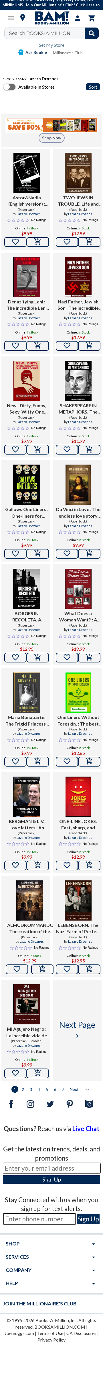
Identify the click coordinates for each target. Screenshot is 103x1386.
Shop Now (51, 137)
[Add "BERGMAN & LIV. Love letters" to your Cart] (38, 865)
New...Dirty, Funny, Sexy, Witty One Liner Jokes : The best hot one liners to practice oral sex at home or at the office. (26, 409)
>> (87, 1089)
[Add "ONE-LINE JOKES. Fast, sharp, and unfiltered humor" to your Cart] (89, 865)
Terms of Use (50, 1333)
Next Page (77, 1029)
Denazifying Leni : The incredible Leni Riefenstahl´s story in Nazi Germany (26, 305)
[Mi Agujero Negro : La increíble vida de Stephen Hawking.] (26, 1004)
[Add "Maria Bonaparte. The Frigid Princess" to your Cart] (38, 762)
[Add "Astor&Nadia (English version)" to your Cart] (38, 242)
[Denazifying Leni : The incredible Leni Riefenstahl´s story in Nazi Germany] (26, 277)
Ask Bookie (36, 52)
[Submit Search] (92, 33)
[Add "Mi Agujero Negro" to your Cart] (38, 1073)
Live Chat (86, 1128)
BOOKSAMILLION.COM (59, 1327)
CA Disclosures (81, 1333)
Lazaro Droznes (29, 214)
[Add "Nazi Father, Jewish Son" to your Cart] (89, 346)
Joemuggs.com (19, 1333)
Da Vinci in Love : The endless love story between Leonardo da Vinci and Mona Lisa (78, 512)
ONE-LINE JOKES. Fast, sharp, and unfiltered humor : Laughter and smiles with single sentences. (78, 824)
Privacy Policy (51, 1339)
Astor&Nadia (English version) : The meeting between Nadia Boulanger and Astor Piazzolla (27, 201)
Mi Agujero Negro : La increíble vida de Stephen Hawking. (26, 1032)
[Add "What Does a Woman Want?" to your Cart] (89, 657)
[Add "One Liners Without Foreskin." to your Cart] (89, 762)
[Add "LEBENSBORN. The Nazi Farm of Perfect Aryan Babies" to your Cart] (89, 969)
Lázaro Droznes (80, 526)
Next (74, 1089)
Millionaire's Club (68, 52)
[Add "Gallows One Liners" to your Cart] (38, 554)
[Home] (51, 18)
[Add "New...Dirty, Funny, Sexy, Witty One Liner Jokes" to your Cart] (38, 450)
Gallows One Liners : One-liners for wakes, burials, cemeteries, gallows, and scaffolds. (26, 512)
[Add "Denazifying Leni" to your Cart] (38, 346)
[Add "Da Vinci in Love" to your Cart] (89, 554)
